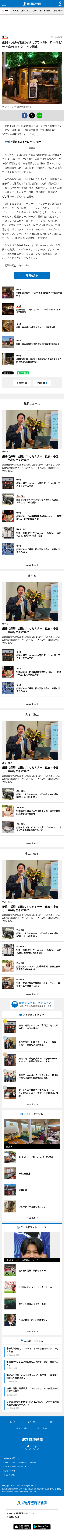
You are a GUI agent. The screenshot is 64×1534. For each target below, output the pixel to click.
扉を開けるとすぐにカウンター (24, 141)
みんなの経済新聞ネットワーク (32, 1503)
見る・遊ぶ (25, 10)
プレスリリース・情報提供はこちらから (20, 1462)
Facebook (28, 1447)
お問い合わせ (9, 1470)
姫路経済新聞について (13, 1458)
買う (35, 10)
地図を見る (32, 275)
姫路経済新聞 (32, 4)
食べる (15, 10)
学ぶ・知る (58, 10)
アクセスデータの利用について (16, 1466)
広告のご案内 (9, 1475)
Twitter (36, 1447)
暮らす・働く (45, 10)
